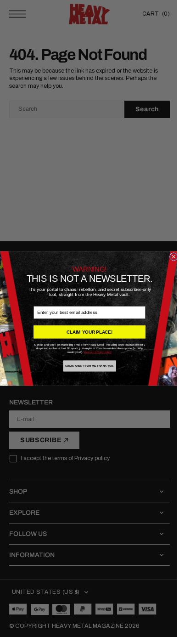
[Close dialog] (170, 257)
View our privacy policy (94, 352)
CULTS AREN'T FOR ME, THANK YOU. (86, 366)
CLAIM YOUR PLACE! (86, 332)
